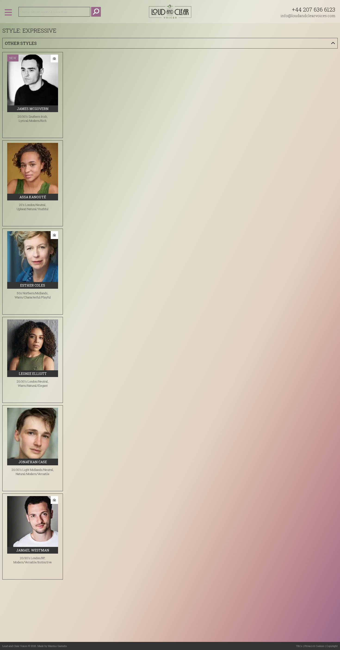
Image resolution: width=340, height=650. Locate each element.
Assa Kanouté (32, 197)
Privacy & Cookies (314, 646)
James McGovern (33, 109)
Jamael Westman (32, 550)
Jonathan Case (33, 462)
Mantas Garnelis (57, 646)
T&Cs (299, 646)
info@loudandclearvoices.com (308, 15)
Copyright (332, 646)
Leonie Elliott (33, 373)
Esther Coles (32, 285)
